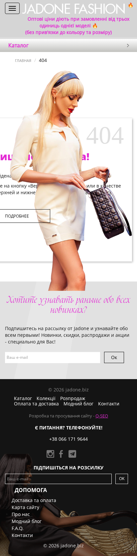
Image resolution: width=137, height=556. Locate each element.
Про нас (21, 514)
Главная (23, 60)
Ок (114, 357)
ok (121, 478)
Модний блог (78, 403)
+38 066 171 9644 (68, 439)
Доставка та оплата (34, 500)
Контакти (108, 403)
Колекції (46, 398)
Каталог (23, 398)
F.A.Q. (18, 528)
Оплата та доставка (36, 403)
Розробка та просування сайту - (68, 416)
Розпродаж (72, 398)
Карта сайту (25, 507)
